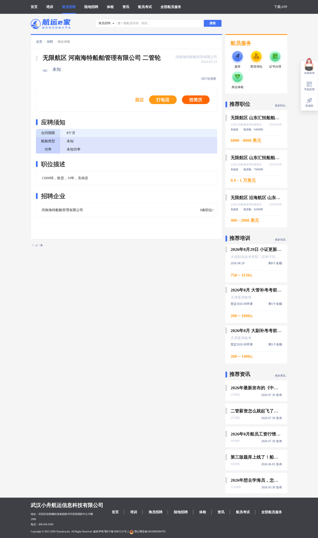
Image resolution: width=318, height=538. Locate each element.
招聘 (50, 41)
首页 (34, 7)
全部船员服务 (171, 7)
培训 (49, 7)
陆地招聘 (91, 7)
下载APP (280, 7)
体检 (110, 7)
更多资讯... (281, 375)
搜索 (213, 23)
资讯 (125, 7)
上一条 (39, 245)
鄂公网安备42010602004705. (150, 531)
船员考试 (145, 7)
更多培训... (281, 239)
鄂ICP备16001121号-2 (116, 531)
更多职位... (281, 105)
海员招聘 (69, 7)
